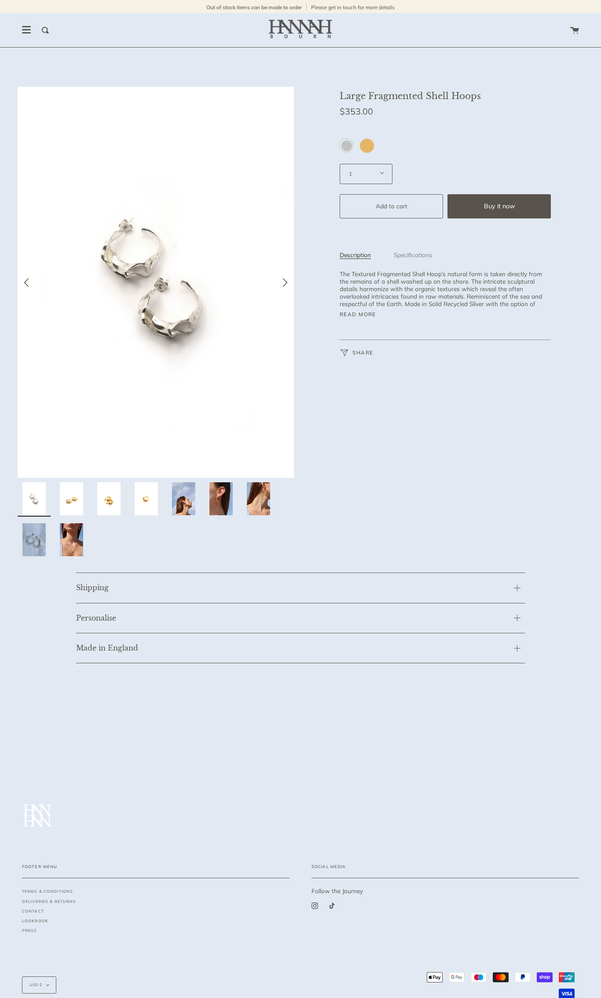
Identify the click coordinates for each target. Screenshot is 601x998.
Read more (358, 314)
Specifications (413, 255)
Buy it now (499, 206)
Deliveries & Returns (49, 901)
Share (362, 352)
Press (29, 930)
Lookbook (35, 920)
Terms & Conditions (47, 891)
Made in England (107, 647)
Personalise (96, 618)
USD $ (35, 984)
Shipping (92, 587)
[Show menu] (26, 30)
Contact (33, 911)
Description (355, 255)
